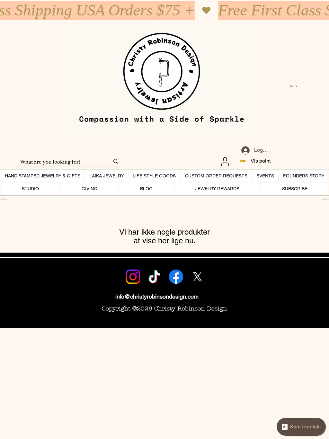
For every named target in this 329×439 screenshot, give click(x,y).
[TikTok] (154, 276)
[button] (295, 86)
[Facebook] (176, 276)
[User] (224, 161)
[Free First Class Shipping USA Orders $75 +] (164, 10)
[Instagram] (133, 276)
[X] (197, 276)
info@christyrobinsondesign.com (157, 296)
